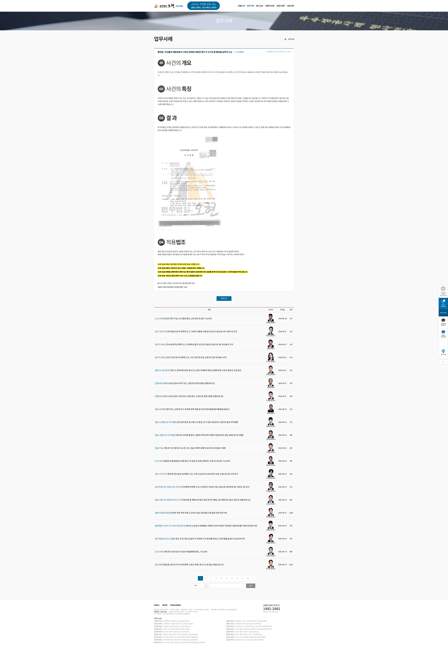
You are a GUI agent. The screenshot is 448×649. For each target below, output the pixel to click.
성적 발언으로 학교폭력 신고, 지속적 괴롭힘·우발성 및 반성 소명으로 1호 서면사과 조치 (196, 332)
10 (247, 578)
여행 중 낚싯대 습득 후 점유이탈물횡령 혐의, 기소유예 (181, 552)
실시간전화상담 (443, 305)
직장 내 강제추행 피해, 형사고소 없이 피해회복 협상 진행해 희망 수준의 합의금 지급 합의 (198, 370)
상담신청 (290, 6)
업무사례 (250, 6)
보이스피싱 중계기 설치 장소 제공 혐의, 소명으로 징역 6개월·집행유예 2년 (189, 396)
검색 (250, 586)
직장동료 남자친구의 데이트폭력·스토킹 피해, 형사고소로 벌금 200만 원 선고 (189, 565)
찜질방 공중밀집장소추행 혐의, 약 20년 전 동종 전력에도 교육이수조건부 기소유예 (192, 461)
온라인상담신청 (443, 336)
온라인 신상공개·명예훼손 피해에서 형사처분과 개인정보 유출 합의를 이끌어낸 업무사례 (206, 526)
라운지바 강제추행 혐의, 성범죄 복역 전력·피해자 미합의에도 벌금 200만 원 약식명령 (199, 435)
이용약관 (164, 605)
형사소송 (259, 6)
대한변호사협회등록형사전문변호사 (443, 294)
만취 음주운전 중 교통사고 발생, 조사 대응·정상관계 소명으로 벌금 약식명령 (196, 422)
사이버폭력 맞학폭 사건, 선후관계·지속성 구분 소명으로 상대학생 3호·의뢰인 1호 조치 (202, 487)
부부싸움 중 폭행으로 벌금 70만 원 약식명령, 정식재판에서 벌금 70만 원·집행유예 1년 (202, 500)
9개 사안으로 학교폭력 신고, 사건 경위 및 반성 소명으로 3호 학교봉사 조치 (191, 357)
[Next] (253, 578)
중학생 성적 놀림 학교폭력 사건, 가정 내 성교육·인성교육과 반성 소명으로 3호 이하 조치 (196, 474)
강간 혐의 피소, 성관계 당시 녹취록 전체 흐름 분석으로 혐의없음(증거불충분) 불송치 (192, 409)
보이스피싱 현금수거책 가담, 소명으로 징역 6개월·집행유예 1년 (185, 383)
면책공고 (156, 605)
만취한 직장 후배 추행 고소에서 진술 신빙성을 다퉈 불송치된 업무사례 (191, 513)
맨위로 (443, 362)
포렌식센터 (280, 6)
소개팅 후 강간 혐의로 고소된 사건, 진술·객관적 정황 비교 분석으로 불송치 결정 (190, 448)
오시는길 (443, 354)
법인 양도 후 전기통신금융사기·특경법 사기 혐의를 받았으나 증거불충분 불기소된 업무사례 (200, 539)
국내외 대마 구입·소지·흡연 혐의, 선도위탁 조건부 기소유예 (183, 319)
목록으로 (224, 298)
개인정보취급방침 (175, 605)
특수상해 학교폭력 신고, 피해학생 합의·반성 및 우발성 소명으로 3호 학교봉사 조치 (194, 344)
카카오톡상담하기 (443, 324)
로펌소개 (241, 6)
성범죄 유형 (269, 6)
